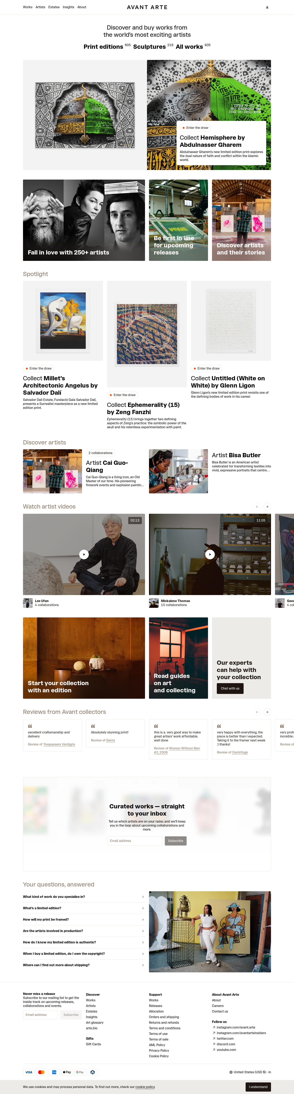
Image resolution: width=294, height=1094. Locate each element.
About (81, 7)
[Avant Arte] (147, 7)
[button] (84, 554)
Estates (54, 7)
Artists (40, 7)
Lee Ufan (42, 601)
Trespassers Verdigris (59, 744)
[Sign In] (267, 7)
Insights (68, 7)
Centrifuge (240, 752)
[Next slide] (267, 507)
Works (27, 7)
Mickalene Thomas (175, 601)
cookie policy (144, 1087)
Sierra (110, 740)
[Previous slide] (257, 507)
